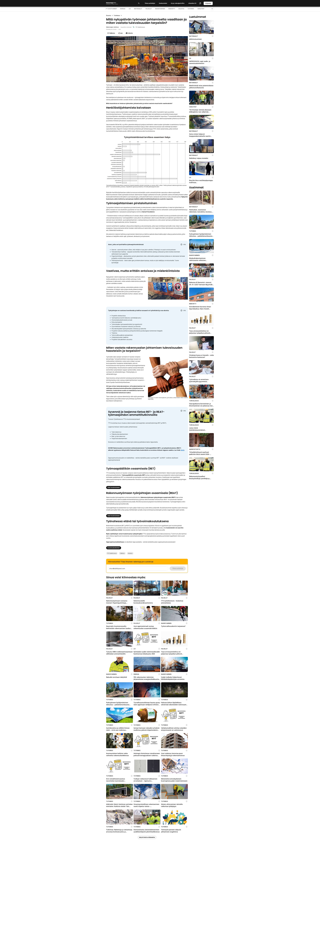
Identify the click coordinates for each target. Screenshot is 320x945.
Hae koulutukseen (114, 487)
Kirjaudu (208, 3)
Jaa (121, 33)
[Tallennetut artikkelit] (200, 3)
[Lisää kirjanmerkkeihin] (131, 598)
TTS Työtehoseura (140, 27)
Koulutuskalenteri (114, 548)
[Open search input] (139, 3)
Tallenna (112, 33)
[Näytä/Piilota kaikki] (212, 9)
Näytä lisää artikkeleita (147, 837)
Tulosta (130, 33)
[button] (112, 553)
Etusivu (108, 15)
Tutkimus (117, 15)
